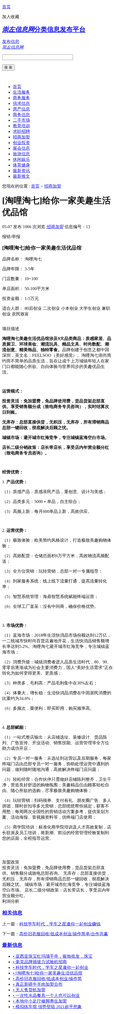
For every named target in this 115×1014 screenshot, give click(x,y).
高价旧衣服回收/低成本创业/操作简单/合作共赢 (63, 934)
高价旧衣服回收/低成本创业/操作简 (47, 978)
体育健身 (21, 165)
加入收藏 (10, 16)
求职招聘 (21, 131)
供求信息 (21, 103)
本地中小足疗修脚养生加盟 (40, 1001)
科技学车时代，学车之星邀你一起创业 (50, 967)
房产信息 (21, 109)
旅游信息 (21, 154)
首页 (6, 7)
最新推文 (21, 176)
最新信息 (12, 945)
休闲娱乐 (21, 159)
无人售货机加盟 (29, 990)
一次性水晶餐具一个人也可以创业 (46, 995)
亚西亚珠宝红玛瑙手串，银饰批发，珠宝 (53, 956)
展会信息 (21, 148)
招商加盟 (21, 137)
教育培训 (21, 126)
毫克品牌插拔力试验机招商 (40, 962)
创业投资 (21, 142)
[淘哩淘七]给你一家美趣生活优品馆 (47, 973)
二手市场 (21, 120)
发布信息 (10, 41)
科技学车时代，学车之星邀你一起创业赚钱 (60, 924)
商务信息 (21, 114)
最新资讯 (21, 170)
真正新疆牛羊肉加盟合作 (38, 984)
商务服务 (21, 98)
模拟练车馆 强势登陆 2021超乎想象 (47, 1006)
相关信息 (12, 913)
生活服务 (21, 92)
